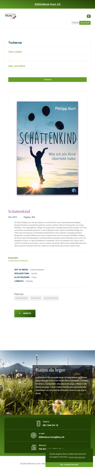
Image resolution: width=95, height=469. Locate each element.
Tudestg (75, 23)
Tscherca (47, 79)
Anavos (27, 313)
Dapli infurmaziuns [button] (77, 457)
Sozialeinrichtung (51, 298)
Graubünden (36, 298)
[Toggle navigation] (89, 16)
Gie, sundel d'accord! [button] (69, 465)
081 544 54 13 (50, 425)
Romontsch (84, 23)
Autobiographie (21, 298)
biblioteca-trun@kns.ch (51, 437)
